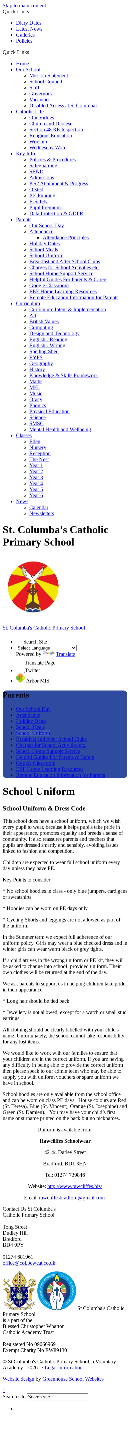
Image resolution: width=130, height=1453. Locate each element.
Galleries (25, 35)
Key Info (25, 153)
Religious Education (50, 135)
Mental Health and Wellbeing (60, 429)
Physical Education (49, 411)
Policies (24, 41)
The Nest (39, 459)
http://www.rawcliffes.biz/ (74, 1186)
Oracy (35, 399)
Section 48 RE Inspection (56, 129)
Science (37, 417)
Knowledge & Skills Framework (63, 375)
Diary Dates (28, 23)
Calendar (38, 507)
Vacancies (39, 99)
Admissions (41, 177)
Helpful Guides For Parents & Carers (68, 279)
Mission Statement (48, 75)
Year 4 (36, 483)
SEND (36, 171)
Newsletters (41, 513)
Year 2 (36, 471)
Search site (14, 1396)
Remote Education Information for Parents (73, 297)
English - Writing (47, 345)
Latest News (29, 29)
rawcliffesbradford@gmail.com (72, 1197)
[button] (31, 52)
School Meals (43, 249)
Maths (35, 381)
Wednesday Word (48, 147)
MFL (34, 387)
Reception (40, 453)
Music (35, 393)
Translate (65, 654)
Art (32, 315)
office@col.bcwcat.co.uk (29, 1263)
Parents (23, 219)
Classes (24, 435)
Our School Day (46, 225)
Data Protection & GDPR (56, 213)
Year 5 (36, 489)
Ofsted (36, 189)
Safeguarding (43, 165)
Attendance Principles (66, 237)
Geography (41, 363)
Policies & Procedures (52, 159)
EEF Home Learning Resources (63, 291)
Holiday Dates (44, 243)
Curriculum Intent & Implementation (67, 309)
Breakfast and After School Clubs (64, 261)
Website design (18, 1379)
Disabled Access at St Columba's (63, 105)
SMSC (36, 423)
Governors (40, 93)
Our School (28, 69)
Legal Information (64, 1367)
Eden (34, 441)
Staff (34, 87)
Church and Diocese (50, 123)
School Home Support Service (61, 273)
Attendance (41, 231)
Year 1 (36, 465)
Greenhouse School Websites (73, 1379)
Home (22, 63)
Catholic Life (30, 111)
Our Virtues (41, 117)
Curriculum (28, 303)
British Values (44, 321)
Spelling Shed (44, 351)
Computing (41, 327)
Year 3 (36, 477)
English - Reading (48, 339)
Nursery (37, 447)
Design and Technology (54, 333)
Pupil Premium (45, 207)
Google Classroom (49, 285)
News (22, 501)
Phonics (37, 405)
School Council (45, 81)
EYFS (36, 357)
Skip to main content (24, 5)
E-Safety (38, 201)
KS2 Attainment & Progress (58, 183)
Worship (38, 141)
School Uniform (46, 255)
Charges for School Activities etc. (64, 267)
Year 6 (36, 495)
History (37, 369)
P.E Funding (42, 195)
